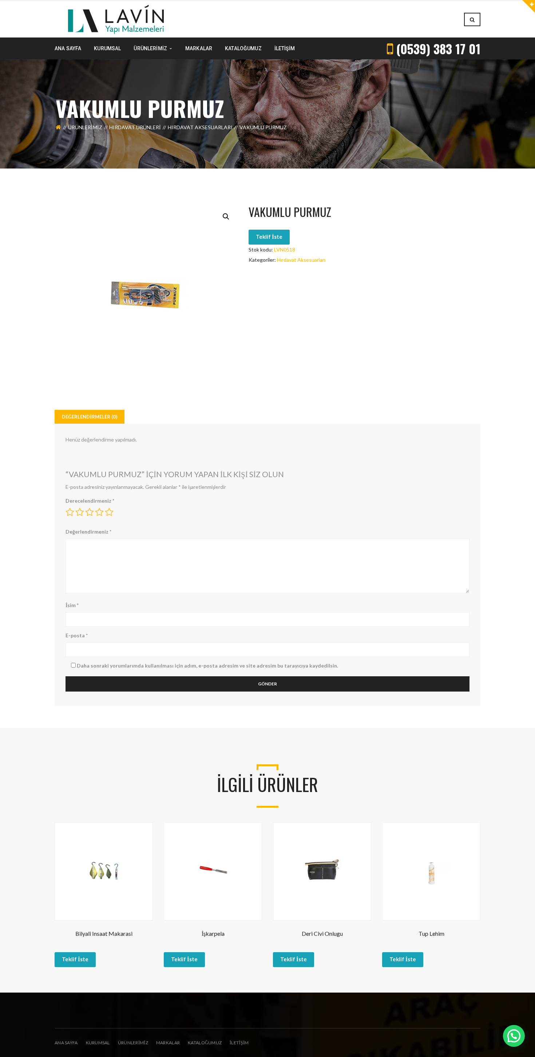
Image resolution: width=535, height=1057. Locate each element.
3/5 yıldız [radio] (89, 512)
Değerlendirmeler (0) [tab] (89, 417)
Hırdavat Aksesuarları (200, 127)
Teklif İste (269, 236)
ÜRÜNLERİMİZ (133, 1042)
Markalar (168, 1042)
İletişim (239, 1042)
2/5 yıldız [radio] (79, 512)
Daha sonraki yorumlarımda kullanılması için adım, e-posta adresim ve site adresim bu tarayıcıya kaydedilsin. (207, 665)
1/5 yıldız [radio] (70, 512)
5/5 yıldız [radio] (109, 512)
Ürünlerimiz (85, 127)
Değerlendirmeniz (88, 531)
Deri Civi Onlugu (322, 933)
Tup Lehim (431, 933)
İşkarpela (213, 933)
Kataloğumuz (205, 1042)
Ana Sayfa (66, 1042)
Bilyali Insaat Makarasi (103, 933)
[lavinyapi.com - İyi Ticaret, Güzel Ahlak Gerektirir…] (116, 19)
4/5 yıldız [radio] (99, 512)
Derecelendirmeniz (90, 501)
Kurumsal (98, 1042)
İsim (72, 605)
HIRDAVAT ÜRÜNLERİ (135, 127)
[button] (226, 216)
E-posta (77, 635)
